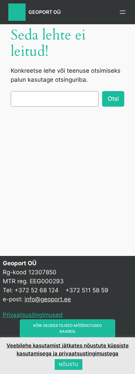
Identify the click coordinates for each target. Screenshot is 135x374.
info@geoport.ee (48, 299)
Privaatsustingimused (33, 314)
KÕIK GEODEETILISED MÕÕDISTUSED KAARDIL (67, 328)
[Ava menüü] (122, 12)
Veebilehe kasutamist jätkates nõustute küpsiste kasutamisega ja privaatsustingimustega (68, 349)
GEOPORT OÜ (44, 12)
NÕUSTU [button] (68, 364)
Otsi (113, 98)
